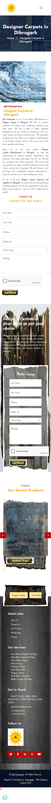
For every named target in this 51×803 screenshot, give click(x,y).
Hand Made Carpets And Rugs (23, 657)
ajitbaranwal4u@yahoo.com (21, 706)
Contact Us (15, 624)
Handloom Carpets (18, 666)
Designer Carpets (17, 672)
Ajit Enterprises (18, 774)
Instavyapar (29, 779)
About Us (14, 620)
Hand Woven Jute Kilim (30, 595)
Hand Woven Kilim (18, 669)
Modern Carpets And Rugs (21, 679)
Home (10, 38)
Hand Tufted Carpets (19, 660)
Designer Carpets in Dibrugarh (31, 39)
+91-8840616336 (18, 711)
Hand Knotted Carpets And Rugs (24, 654)
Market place (16, 632)
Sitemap (14, 637)
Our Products (16, 628)
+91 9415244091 (18, 714)
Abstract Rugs (16, 663)
